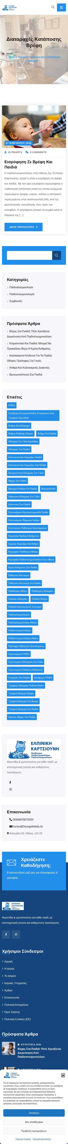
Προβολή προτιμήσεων (34, 1131)
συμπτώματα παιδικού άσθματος (25, 669)
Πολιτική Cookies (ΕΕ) (17, 1019)
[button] (63, 1075)
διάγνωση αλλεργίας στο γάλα (23, 496)
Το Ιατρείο (10, 976)
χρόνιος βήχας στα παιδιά (21, 717)
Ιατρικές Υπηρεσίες (15, 983)
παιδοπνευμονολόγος (19, 630)
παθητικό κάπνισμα (18, 575)
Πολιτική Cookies (23, 1139)
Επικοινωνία (11, 997)
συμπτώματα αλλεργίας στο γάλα (25, 662)
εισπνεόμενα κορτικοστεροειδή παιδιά (28, 512)
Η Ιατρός (9, 968)
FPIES (11, 405)
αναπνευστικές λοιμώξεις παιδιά (25, 457)
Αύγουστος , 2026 (31, 1044)
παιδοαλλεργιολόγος (19, 614)
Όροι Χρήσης (12, 1012)
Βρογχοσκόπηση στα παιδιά (25, 374)
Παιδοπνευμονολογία (21, 294)
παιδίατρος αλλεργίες (42, 591)
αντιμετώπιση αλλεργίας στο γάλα (25, 473)
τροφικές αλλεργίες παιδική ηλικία (26, 685)
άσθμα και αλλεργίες (19, 425)
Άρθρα (8, 990)
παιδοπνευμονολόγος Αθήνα (23, 638)
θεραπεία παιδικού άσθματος (23, 536)
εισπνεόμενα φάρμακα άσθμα (23, 520)
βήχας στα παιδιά (17, 480)
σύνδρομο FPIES (43, 677)
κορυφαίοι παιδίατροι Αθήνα (22, 551)
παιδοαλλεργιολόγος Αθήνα (22, 622)
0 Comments (38, 152)
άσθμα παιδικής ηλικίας (20, 433)
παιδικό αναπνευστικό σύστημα (24, 606)
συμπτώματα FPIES (18, 654)
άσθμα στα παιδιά (47, 433)
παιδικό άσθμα (39, 599)
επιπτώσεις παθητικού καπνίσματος (27, 528)
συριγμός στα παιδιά (19, 677)
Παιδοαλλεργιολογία (21, 287)
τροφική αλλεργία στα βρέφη (23, 701)
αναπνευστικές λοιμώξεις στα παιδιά (27, 465)
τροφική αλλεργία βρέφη (21, 693)
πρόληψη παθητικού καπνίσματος (26, 646)
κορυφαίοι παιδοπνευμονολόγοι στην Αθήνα (31, 559)
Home (9, 53)
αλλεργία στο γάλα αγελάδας (23, 441)
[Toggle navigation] (61, 7)
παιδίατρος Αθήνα (17, 591)
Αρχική (8, 961)
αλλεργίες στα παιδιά (19, 449)
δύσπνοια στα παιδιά (19, 504)
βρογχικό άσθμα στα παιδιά (22, 488)
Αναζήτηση (56, 255)
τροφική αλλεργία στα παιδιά (23, 709)
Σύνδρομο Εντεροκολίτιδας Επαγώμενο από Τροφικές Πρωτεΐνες (31, 415)
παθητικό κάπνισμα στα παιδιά (24, 583)
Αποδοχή (34, 1113)
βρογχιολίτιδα (48, 488)
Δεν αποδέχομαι (34, 1122)
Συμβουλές (15, 301)
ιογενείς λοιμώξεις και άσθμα (23, 543)
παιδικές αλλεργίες (17, 599)
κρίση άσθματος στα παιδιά (22, 567)
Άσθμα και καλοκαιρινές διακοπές (29, 367)
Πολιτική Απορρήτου (42, 1139)
